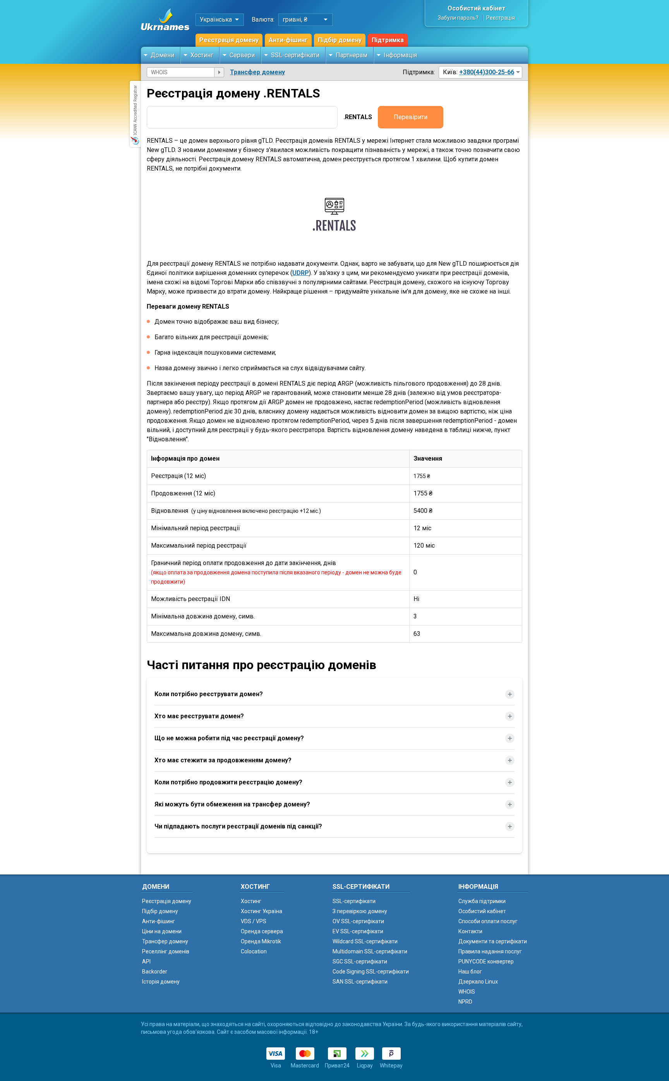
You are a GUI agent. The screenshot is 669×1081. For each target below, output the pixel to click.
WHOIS (466, 992)
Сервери (242, 55)
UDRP (300, 273)
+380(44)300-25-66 (486, 72)
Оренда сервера (262, 931)
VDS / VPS (253, 921)
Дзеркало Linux (478, 982)
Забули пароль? (458, 18)
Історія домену (161, 982)
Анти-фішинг (288, 40)
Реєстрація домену (229, 40)
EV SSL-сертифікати (358, 931)
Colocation (254, 951)
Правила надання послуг (490, 951)
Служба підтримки (482, 901)
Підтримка (388, 40)
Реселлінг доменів (165, 951)
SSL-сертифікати (295, 55)
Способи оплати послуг (488, 921)
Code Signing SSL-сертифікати (371, 971)
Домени (162, 55)
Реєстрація (500, 18)
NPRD (465, 1002)
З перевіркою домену (360, 911)
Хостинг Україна (261, 911)
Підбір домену (340, 40)
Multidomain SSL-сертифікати (370, 951)
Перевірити (410, 117)
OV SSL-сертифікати (358, 921)
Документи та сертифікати (492, 941)
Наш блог (470, 971)
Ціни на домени (162, 931)
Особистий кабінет (477, 8)
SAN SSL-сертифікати (360, 982)
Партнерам (351, 55)
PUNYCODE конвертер (486, 961)
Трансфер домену (257, 72)
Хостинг (201, 55)
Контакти (470, 931)
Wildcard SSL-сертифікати (365, 941)
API (146, 961)
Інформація (400, 55)
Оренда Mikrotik (261, 941)
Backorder (154, 971)
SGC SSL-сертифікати (360, 961)
